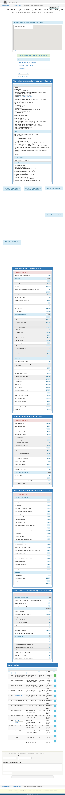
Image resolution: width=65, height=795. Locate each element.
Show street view (18, 51)
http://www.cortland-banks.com (25, 96)
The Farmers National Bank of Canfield (26, 71)
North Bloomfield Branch (19, 721)
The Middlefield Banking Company (25, 65)
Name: (4, 755)
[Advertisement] (32, 17)
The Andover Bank (22, 68)
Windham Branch (19, 695)
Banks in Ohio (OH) (17, 5)
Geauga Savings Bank (23, 76)
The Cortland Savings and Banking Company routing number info (32, 55)
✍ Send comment (7, 772)
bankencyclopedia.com (6, 5)
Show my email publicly (23, 759)
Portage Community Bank (23, 73)
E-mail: (19, 755)
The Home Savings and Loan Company (27, 62)
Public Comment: (12, 762)
